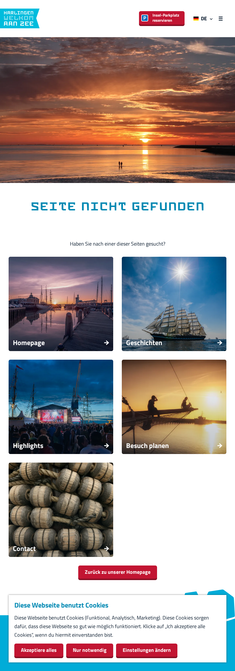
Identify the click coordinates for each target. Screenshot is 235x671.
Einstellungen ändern (147, 650)
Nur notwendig (90, 650)
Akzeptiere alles (39, 650)
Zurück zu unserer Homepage (117, 572)
